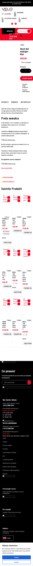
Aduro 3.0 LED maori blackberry (24, 276)
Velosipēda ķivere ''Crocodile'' (4, 221)
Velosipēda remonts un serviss (11, 426)
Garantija (5, 449)
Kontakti (5, 474)
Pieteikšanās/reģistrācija (7, 25)
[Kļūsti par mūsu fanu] (3, 542)
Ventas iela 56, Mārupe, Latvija (11, 403)
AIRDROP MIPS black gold (24, 221)
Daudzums (23, 67)
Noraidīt (16, 562)
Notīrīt (4, 238)
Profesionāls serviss (9, 489)
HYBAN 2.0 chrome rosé (3, 275)
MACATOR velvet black (14, 274)
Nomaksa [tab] (14, 102)
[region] (16, 554)
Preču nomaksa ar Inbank (9, 452)
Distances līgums (7, 445)
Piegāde (5, 442)
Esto (4, 456)
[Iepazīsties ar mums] (11, 542)
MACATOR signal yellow (24, 325)
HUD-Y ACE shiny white (14, 324)
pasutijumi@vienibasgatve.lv (10, 408)
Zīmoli (4, 438)
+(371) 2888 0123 (13, 37)
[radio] (6, 231)
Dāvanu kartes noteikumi (9, 463)
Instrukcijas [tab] (25, 102)
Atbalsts (5, 528)
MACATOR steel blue (14, 221)
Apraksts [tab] (5, 102)
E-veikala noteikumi (8, 459)
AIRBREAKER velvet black (4, 324)
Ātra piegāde (7, 509)
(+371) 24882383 (8, 428)
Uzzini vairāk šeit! (6, 168)
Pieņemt (16, 557)
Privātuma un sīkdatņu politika (11, 470)
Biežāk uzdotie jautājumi (9, 467)
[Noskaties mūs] (7, 542)
